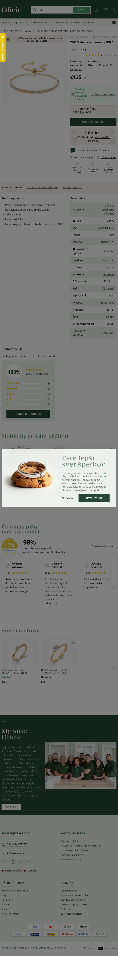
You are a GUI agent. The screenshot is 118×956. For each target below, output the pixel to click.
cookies (104, 473)
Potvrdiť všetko (94, 498)
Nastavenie (68, 498)
